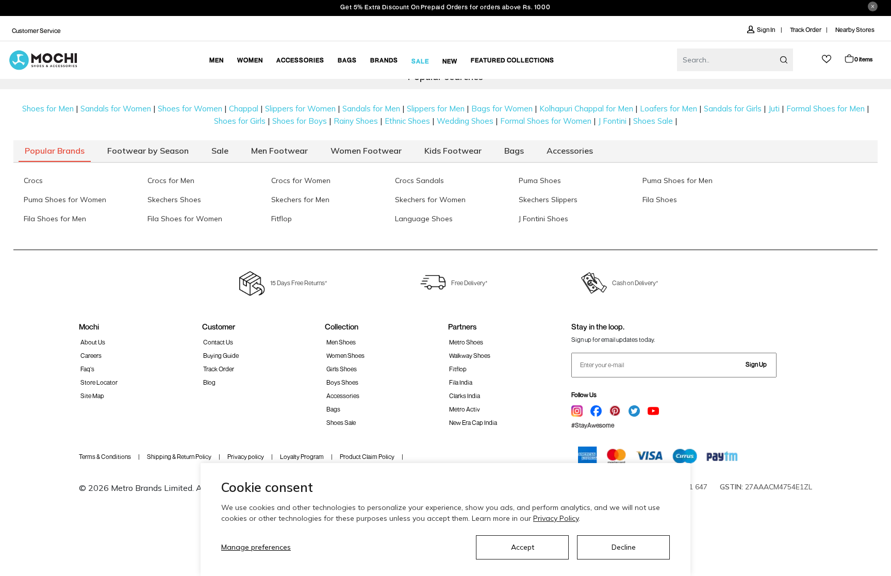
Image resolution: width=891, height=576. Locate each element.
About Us (92, 342)
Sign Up (756, 364)
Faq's (87, 369)
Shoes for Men (48, 108)
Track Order (805, 30)
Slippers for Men (436, 108)
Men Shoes (341, 342)
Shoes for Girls (240, 121)
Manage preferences (256, 547)
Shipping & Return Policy (179, 456)
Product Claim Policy (367, 456)
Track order (218, 369)
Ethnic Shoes (407, 121)
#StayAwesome (592, 425)
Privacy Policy (556, 518)
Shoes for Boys (299, 121)
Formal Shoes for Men (825, 108)
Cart (863, 59)
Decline (624, 547)
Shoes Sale (653, 121)
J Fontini (612, 121)
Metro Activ (464, 409)
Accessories (342, 396)
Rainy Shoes (356, 121)
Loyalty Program (302, 456)
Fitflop (458, 369)
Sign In (766, 30)
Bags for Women (502, 108)
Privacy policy (245, 456)
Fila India (460, 382)
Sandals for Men (371, 108)
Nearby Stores (854, 30)
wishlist (826, 59)
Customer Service (36, 31)
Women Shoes (345, 355)
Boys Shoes (342, 382)
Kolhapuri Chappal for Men (586, 108)
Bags (333, 409)
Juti (774, 108)
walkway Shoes (469, 355)
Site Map (92, 396)
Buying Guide (221, 355)
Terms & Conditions (105, 456)
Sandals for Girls (733, 108)
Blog (209, 382)
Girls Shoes (341, 369)
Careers (91, 355)
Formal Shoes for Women (545, 121)
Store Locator (99, 382)
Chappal (243, 108)
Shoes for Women (190, 108)
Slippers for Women (300, 108)
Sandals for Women (115, 108)
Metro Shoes (466, 342)
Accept (522, 547)
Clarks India (464, 396)
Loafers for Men (668, 108)
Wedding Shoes (465, 121)
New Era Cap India (473, 422)
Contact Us (218, 342)
